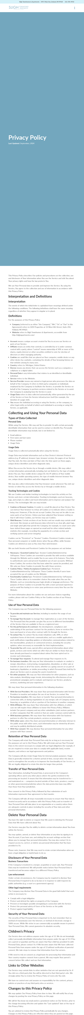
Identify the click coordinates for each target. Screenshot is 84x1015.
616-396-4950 (69, 2)
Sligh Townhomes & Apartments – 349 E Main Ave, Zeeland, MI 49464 (41, 2)
